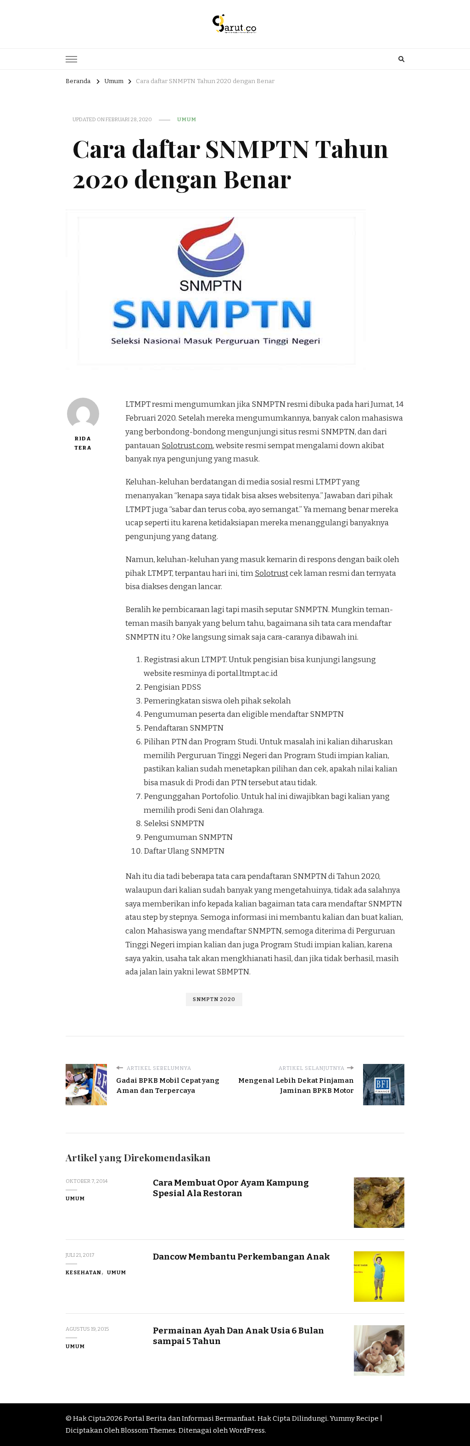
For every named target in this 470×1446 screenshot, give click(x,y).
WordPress (247, 1430)
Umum (186, 119)
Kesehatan (83, 1272)
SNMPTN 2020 (214, 999)
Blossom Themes (148, 1430)
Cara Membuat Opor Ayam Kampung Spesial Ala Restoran (231, 1187)
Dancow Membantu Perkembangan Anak (241, 1256)
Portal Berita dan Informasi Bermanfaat (189, 1418)
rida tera (83, 443)
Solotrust (271, 573)
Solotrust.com (187, 445)
